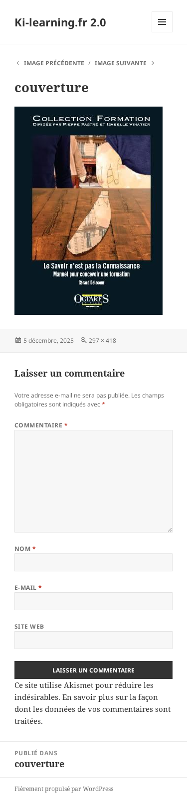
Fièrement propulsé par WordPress (63, 789)
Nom (25, 548)
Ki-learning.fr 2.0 (60, 21)
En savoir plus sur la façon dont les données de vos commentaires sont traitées (92, 709)
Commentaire (41, 425)
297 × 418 (102, 340)
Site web (29, 626)
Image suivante (121, 63)
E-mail (28, 587)
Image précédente (54, 63)
